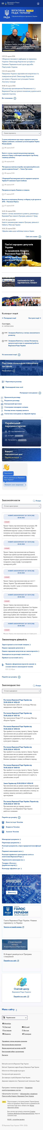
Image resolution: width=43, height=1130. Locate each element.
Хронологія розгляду (12, 397)
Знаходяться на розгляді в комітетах (15, 654)
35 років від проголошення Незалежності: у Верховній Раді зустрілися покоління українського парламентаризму (21, 91)
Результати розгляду (11, 400)
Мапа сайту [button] (8, 1009)
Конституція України (14, 822)
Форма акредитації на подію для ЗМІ (14, 1048)
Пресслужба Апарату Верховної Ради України (18, 1096)
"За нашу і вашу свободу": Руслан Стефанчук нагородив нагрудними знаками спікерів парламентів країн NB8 (19, 46)
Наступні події (34, 318)
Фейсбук (7, 1023)
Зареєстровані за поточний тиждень (16, 644)
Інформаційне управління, (29, 1094)
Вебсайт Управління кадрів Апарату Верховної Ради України (20, 1067)
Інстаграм (7, 1030)
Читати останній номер (13, 927)
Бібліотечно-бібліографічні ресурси (13, 1071)
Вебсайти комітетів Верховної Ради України (15, 1064)
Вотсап (26, 1030)
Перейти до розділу (9, 677)
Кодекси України (13, 827)
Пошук (38, 501)
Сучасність (12, 440)
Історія (11, 436)
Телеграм (27, 1034)
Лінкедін (7, 1034)
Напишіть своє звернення (14, 485)
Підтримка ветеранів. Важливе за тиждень (16, 190)
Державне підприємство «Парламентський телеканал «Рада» (21, 1081)
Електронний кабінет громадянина (13, 1051)
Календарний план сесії (14, 387)
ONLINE (30, 10)
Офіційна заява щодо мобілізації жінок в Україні (18, 231)
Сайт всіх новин (32, 236)
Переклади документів (10, 843)
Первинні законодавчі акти (12, 851)
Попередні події (10, 318)
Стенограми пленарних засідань (16, 407)
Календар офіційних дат (11, 868)
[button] (6, 38)
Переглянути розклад (14, 382)
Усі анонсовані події (9, 354)
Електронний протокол (13, 404)
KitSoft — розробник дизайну (16, 1119)
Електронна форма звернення (11, 1045)
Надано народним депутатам (13, 648)
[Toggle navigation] (3, 3)
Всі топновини (7, 98)
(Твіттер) (7, 1027)
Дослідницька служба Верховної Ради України (16, 1077)
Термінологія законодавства (12, 860)
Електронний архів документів (11, 1074)
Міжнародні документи (11, 839)
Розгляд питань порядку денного (16, 410)
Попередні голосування (29, 393)
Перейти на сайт (10, 961)
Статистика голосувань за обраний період (20, 414)
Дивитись (11, 892)
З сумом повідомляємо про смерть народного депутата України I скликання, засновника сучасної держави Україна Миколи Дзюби (20, 142)
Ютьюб (26, 1027)
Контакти (5, 1055)
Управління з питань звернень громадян (14, 1041)
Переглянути (7, 371)
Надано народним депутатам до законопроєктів (20, 651)
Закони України (12, 832)
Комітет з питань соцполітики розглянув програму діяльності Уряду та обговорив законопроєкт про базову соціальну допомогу (20, 155)
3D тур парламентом (16, 431)
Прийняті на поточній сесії (12, 658)
